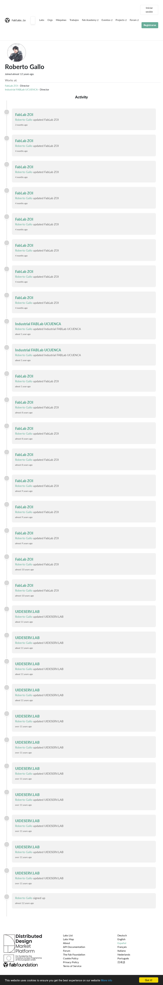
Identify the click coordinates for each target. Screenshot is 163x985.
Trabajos (74, 20)
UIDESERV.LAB (27, 612)
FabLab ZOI (11, 86)
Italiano (121, 951)
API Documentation (74, 947)
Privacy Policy (71, 962)
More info (106, 980)
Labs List (68, 935)
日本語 (121, 962)
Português (123, 958)
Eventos (106, 20)
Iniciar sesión (149, 10)
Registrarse (150, 25)
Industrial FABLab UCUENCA (21, 89)
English (121, 939)
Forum (133, 20)
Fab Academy (89, 20)
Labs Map (68, 939)
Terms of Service (72, 966)
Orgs (50, 20)
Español (121, 943)
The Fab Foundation (74, 954)
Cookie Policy (70, 958)
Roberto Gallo (23, 119)
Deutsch (122, 935)
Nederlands (123, 954)
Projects (120, 20)
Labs (41, 20)
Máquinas (61, 20)
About (66, 943)
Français (122, 947)
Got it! (148, 980)
